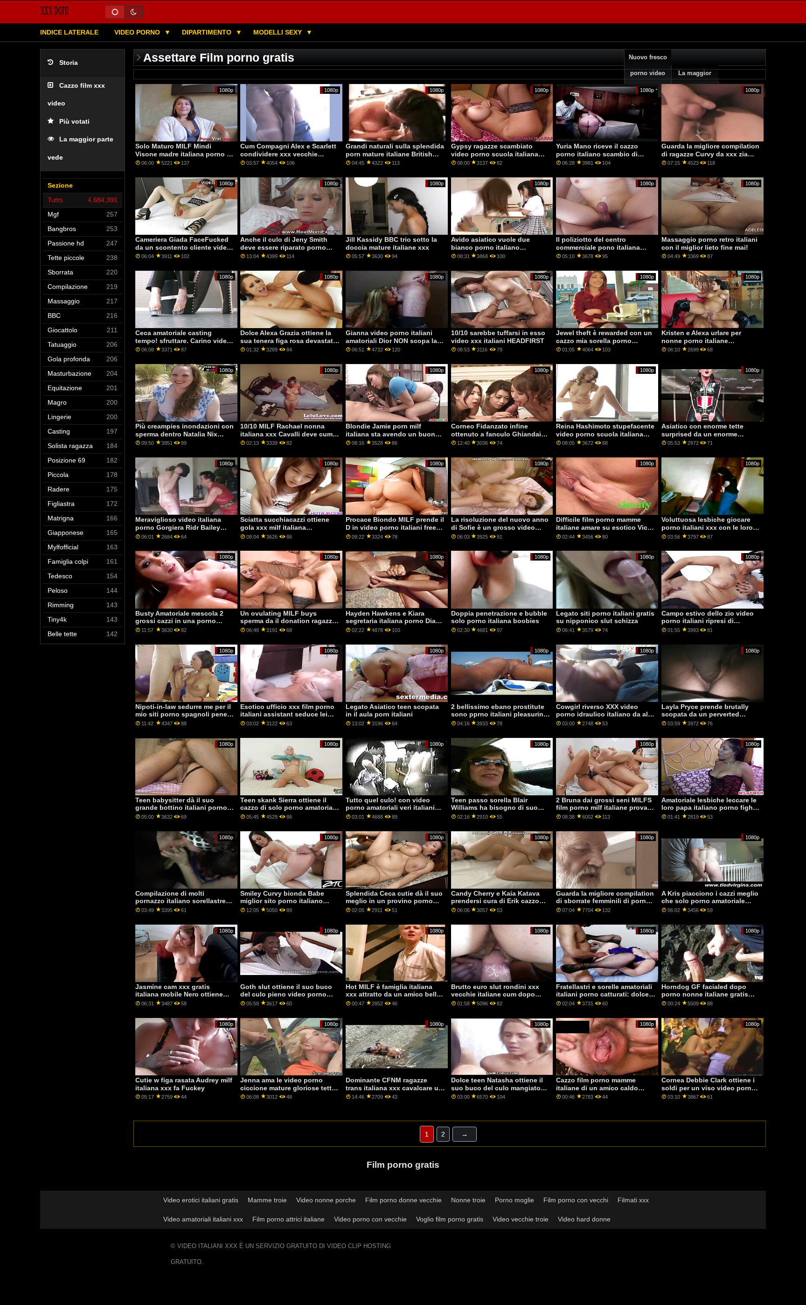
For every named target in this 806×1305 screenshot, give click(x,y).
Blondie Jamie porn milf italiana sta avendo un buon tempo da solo (390, 433)
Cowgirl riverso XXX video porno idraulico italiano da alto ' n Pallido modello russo (605, 714)
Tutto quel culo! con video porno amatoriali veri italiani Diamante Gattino (390, 807)
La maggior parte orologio (695, 81)
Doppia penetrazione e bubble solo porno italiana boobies (499, 617)
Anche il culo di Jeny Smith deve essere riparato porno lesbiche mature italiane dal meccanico (284, 251)
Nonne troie (468, 1200)
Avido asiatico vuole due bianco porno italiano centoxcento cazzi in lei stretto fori (500, 251)
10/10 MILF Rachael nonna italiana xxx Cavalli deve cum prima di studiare (286, 433)
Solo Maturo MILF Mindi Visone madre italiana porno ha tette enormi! (185, 153)
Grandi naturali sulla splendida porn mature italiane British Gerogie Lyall (395, 153)
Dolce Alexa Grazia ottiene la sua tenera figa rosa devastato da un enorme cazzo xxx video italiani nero (288, 344)
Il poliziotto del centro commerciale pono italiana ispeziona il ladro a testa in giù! (599, 251)
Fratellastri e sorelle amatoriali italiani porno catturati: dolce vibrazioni (604, 994)
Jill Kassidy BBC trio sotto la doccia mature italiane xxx (391, 243)
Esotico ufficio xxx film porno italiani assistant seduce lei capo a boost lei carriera (287, 714)
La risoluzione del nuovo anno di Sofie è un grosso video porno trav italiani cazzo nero (500, 527)
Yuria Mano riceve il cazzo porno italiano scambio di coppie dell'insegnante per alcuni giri (598, 157)
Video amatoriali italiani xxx (203, 1219)
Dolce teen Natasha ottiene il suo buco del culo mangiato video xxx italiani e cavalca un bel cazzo (499, 1091)
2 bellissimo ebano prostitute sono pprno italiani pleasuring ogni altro (499, 714)
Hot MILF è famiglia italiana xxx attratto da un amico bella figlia (393, 994)
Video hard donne (584, 1219)
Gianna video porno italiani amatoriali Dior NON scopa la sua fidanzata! (391, 340)
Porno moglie (514, 1200)
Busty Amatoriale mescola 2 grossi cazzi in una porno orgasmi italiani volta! (179, 621)
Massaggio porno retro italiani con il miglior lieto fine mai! (709, 243)
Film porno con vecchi (575, 1200)
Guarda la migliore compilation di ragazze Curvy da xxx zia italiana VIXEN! (710, 153)
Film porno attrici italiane (288, 1219)
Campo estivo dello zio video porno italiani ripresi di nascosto (707, 621)
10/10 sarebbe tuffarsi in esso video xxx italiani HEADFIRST (498, 336)
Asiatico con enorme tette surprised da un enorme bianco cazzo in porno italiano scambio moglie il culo (709, 437)
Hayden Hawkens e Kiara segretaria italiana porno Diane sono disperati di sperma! (395, 621)
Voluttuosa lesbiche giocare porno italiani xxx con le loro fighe (707, 527)
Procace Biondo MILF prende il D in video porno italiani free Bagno (395, 527)
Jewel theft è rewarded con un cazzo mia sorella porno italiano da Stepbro (604, 340)
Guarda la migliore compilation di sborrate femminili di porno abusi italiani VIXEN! (605, 901)
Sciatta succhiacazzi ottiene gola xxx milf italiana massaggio (284, 527)
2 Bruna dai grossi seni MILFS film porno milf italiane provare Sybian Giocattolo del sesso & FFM (604, 811)
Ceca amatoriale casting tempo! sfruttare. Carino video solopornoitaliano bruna (183, 340)
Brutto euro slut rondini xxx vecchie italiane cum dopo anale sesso (495, 994)
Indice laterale (69, 32)
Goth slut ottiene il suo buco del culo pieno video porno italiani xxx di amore (286, 994)
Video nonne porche (326, 1200)
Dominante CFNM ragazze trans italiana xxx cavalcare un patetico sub (394, 1087)
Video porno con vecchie (370, 1219)
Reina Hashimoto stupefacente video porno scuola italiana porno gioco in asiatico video (605, 433)
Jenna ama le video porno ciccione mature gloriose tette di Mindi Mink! (287, 1087)
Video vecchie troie (521, 1219)
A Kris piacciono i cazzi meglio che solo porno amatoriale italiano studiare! (709, 901)
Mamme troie (267, 1200)
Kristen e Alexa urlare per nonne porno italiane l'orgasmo (701, 340)
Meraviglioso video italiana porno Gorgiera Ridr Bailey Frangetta (178, 527)
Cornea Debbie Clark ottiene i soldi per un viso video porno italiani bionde (708, 1087)
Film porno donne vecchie (403, 1200)
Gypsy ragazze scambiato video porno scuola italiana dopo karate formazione (494, 153)
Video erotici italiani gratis (200, 1200)
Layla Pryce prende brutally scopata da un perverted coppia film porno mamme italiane (705, 718)
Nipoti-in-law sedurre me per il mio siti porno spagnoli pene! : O (184, 714)
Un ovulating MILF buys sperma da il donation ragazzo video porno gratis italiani (288, 621)
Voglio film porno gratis (449, 1219)
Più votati (74, 121)
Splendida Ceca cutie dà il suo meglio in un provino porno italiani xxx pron (394, 901)
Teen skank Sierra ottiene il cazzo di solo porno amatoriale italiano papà (289, 807)
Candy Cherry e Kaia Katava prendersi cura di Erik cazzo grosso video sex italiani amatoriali (495, 905)
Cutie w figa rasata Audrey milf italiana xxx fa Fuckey (183, 1084)
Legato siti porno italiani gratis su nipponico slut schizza (605, 617)
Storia (68, 62)
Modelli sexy (278, 32)
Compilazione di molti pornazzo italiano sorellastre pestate (180, 901)
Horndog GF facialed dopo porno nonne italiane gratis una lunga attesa (704, 994)
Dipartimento (207, 32)
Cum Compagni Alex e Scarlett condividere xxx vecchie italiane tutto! (288, 153)
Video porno (138, 32)
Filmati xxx (633, 1200)
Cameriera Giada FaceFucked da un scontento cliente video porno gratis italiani (183, 247)
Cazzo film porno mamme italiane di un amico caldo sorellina (597, 1087)
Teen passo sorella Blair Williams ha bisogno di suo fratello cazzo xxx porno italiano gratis (494, 811)
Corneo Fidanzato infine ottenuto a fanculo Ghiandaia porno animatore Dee (498, 433)
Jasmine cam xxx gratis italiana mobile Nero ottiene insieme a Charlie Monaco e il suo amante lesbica (182, 998)
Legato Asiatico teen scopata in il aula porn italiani (392, 710)
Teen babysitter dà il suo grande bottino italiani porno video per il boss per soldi (181, 807)
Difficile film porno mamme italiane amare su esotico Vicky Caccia (605, 527)
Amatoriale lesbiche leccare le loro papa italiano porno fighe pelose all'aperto (709, 807)
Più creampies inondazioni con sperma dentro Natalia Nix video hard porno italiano (184, 433)
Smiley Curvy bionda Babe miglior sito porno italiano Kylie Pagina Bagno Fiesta (282, 901)
